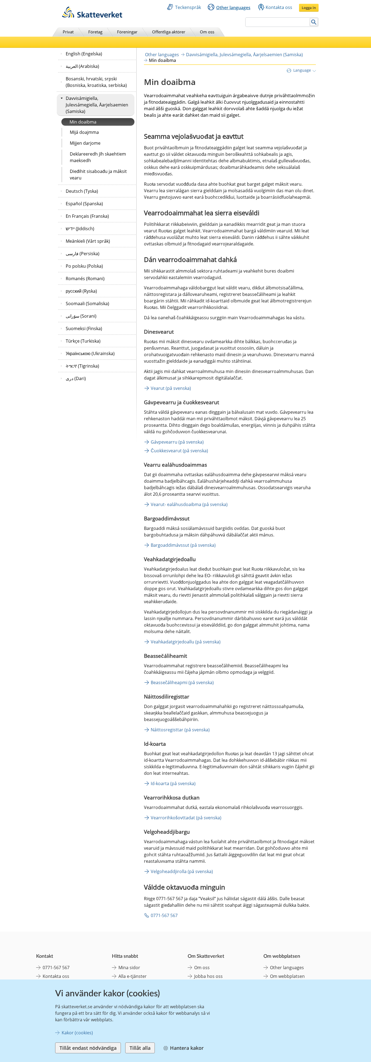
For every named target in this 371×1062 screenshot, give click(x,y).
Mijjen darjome (85, 143)
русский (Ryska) (81, 291)
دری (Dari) (76, 378)
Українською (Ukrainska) (90, 353)
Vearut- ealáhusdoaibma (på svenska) (189, 504)
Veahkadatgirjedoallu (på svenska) (186, 642)
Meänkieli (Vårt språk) (88, 241)
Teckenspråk (188, 7)
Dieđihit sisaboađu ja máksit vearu (98, 174)
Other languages (233, 8)
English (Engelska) (84, 54)
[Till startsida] (92, 16)
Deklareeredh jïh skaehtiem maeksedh (98, 157)
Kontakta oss (279, 7)
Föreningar (127, 31)
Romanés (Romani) (85, 279)
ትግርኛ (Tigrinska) (82, 366)
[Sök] (313, 22)
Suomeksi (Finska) (84, 328)
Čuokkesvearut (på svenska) (179, 451)
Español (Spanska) (84, 204)
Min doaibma (83, 122)
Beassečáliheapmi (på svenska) (182, 682)
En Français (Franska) (87, 216)
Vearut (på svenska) (171, 388)
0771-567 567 (164, 915)
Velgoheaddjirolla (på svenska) (182, 871)
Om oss (207, 31)
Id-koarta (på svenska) (173, 783)
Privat (68, 31)
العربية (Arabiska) (82, 66)
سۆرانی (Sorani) (81, 316)
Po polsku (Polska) (84, 266)
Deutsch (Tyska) (82, 191)
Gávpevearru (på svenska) (177, 442)
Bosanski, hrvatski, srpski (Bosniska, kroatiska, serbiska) (96, 82)
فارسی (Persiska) (82, 254)
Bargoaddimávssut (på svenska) (183, 545)
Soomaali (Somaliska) (87, 303)
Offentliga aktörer (168, 31)
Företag (95, 31)
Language (302, 70)
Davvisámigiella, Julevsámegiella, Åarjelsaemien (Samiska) (97, 104)
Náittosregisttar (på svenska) (180, 730)
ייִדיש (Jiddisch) (80, 229)
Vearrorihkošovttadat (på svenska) (186, 818)
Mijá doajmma (84, 132)
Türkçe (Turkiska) (83, 341)
